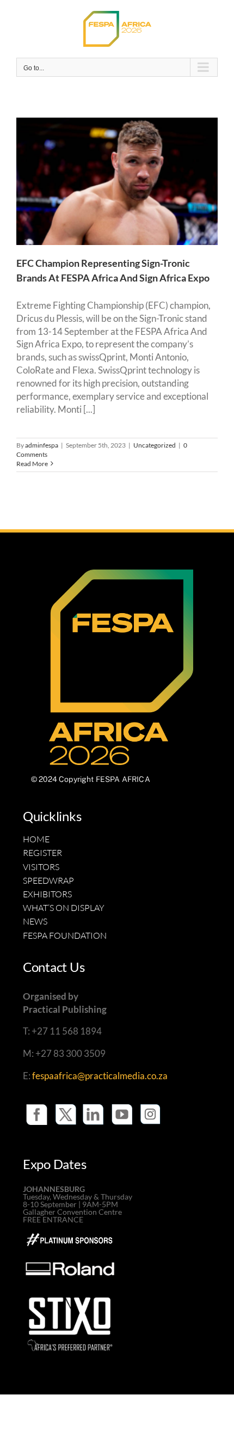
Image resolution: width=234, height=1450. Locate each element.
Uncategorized (154, 445)
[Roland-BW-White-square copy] (70, 1247)
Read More (32, 464)
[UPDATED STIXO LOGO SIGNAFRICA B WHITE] (70, 1294)
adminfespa (41, 445)
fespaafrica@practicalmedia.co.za (100, 1075)
